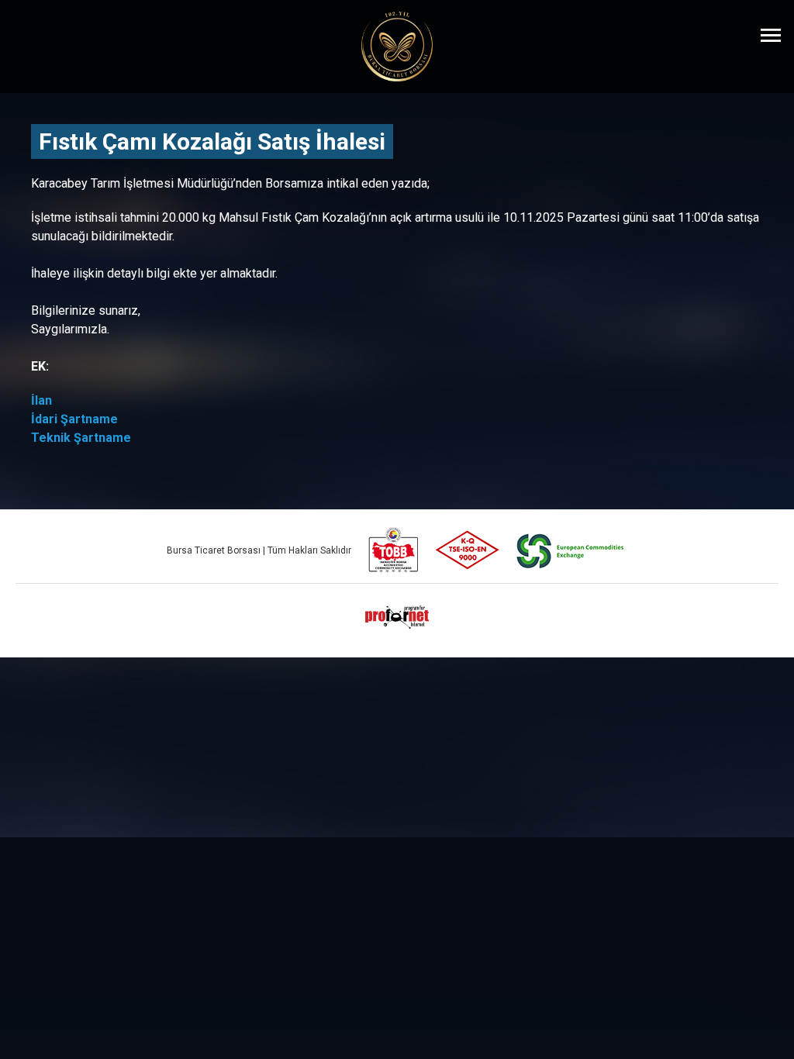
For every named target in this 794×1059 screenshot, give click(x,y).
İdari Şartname (74, 419)
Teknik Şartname (81, 437)
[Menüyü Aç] (770, 34)
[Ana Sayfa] (397, 46)
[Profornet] (397, 617)
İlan (41, 400)
